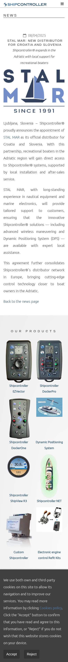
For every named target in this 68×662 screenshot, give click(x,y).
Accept (11, 654)
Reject (32, 654)
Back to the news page (21, 301)
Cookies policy (51, 608)
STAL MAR (11, 137)
